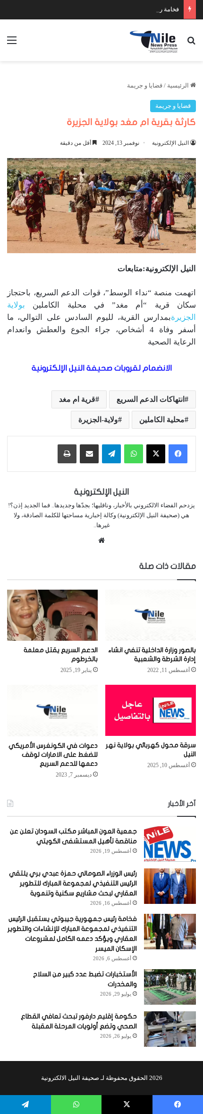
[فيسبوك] (178, 453)
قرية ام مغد (77, 399)
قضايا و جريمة (144, 85)
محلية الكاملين (162, 420)
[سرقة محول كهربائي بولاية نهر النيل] (150, 710)
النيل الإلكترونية (170, 143)
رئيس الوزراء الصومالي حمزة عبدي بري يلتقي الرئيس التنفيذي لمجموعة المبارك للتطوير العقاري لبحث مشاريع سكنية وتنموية (73, 883)
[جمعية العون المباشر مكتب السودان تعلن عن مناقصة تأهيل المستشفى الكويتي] (170, 844)
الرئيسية (178, 85)
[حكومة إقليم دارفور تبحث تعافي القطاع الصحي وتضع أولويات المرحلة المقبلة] (170, 1029)
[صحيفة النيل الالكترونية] (154, 40)
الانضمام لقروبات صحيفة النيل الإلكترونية (102, 368)
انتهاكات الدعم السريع (151, 399)
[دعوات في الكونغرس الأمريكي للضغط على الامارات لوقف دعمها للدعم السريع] (52, 710)
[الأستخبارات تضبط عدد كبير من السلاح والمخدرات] (170, 987)
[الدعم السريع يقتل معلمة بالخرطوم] (52, 615)
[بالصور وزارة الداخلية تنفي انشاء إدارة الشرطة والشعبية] (150, 615)
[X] (155, 453)
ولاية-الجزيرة (98, 420)
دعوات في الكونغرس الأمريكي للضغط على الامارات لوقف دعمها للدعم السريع (53, 754)
